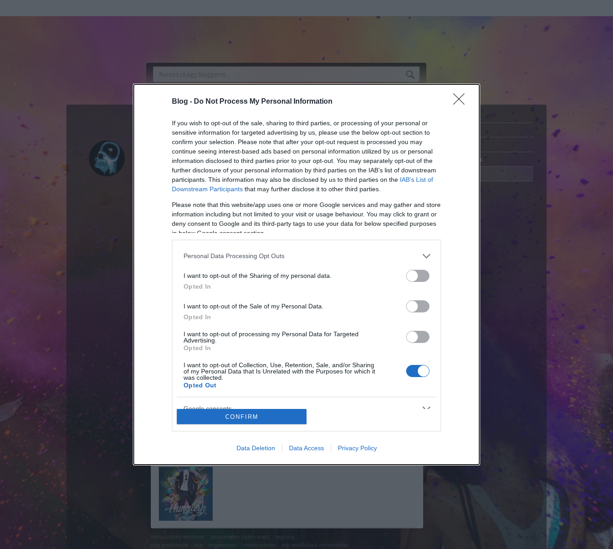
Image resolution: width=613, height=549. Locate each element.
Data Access (306, 448)
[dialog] (306, 274)
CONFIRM (241, 416)
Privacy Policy (357, 448)
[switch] (417, 276)
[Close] (461, 101)
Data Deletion (255, 448)
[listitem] (306, 256)
